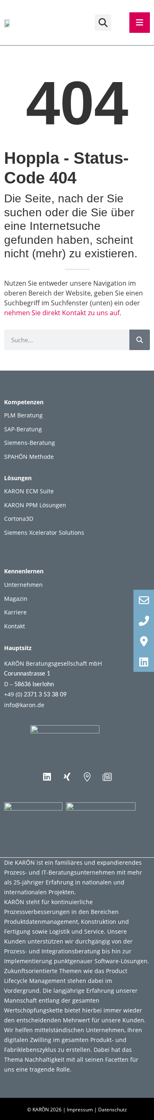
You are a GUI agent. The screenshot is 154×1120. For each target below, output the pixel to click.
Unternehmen (23, 585)
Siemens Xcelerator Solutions (44, 532)
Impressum (80, 1109)
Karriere (15, 612)
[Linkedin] (47, 777)
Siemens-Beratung (29, 443)
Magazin (16, 598)
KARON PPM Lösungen (35, 505)
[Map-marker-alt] (87, 777)
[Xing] (67, 777)
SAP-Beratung (23, 429)
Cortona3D (18, 518)
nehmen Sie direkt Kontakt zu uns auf (62, 312)
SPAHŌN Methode (29, 456)
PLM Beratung (23, 415)
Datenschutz (112, 1109)
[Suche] (139, 340)
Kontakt (14, 626)
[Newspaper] (107, 777)
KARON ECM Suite (29, 491)
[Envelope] (143, 600)
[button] (103, 22)
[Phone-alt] (143, 620)
